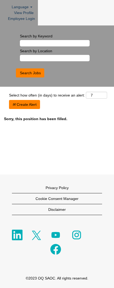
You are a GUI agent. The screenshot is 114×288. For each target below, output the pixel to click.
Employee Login (21, 18)
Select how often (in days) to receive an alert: (47, 95)
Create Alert (26, 104)
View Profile (24, 13)
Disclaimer (57, 209)
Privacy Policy (57, 188)
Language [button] (21, 7)
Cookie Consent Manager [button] (57, 199)
